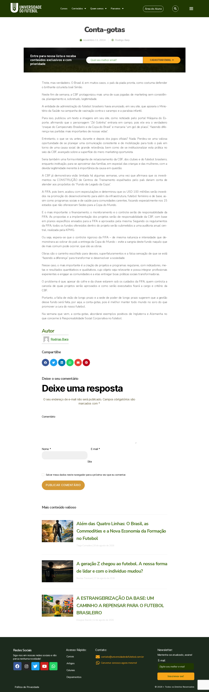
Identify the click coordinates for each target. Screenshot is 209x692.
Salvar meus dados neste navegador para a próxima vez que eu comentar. (86, 474)
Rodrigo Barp (60, 339)
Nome (46, 449)
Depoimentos (73, 677)
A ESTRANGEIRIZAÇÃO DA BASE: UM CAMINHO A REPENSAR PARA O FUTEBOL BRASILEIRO (120, 605)
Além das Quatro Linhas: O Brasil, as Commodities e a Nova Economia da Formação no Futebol (121, 531)
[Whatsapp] (53, 666)
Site (90, 461)
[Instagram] (26, 666)
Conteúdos (77, 8)
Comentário (48, 416)
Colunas (70, 670)
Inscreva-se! (176, 676)
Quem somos (96, 8)
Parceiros (115, 8)
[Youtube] (44, 666)
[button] (153, 9)
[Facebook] (17, 666)
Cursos (63, 8)
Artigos (70, 663)
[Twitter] (35, 666)
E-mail (95, 449)
